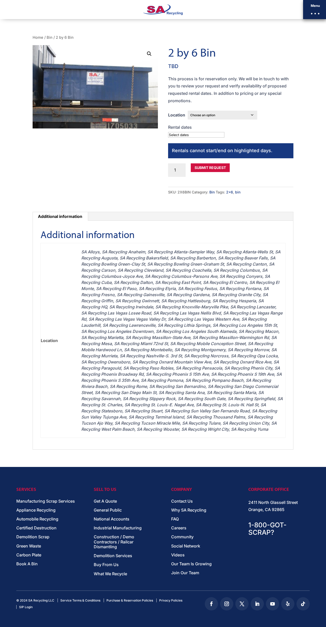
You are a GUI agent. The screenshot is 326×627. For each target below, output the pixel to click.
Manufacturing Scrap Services (45, 501)
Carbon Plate (28, 555)
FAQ (175, 519)
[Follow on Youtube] (272, 603)
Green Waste (28, 546)
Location (176, 114)
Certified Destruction (36, 528)
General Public (108, 510)
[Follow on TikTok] (303, 603)
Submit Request (210, 167)
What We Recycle (110, 573)
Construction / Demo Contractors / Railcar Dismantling (114, 541)
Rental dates (180, 127)
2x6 (229, 192)
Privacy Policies (170, 600)
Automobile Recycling (37, 519)
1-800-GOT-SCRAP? (267, 528)
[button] (314, 9)
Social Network (185, 546)
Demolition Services (113, 555)
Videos (178, 555)
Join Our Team (185, 572)
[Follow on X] (242, 603)
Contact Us (182, 501)
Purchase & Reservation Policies (129, 600)
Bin (49, 37)
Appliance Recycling (36, 510)
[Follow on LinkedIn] (257, 603)
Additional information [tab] (60, 216)
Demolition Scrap (32, 536)
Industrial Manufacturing (118, 528)
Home (38, 37)
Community (182, 536)
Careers (178, 528)
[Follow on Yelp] (287, 603)
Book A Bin (27, 563)
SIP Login (26, 607)
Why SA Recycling (188, 510)
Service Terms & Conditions (80, 600)
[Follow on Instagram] (226, 603)
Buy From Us (106, 564)
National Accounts (111, 519)
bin (237, 192)
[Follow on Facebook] (211, 603)
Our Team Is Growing (191, 563)
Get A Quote (105, 501)
